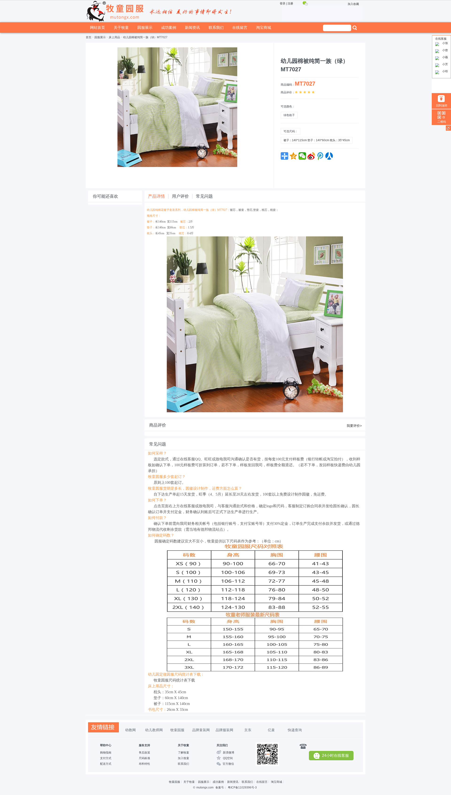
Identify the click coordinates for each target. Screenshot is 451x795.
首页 (88, 37)
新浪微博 (228, 752)
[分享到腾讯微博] (320, 156)
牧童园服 (177, 730)
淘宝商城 (263, 28)
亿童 (271, 730)
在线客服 (441, 38)
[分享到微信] (302, 156)
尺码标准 (144, 758)
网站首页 (97, 28)
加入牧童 (183, 758)
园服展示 (144, 28)
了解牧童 (183, 752)
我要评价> (354, 426)
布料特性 (144, 763)
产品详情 (156, 196)
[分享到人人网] (329, 156)
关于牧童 (121, 28)
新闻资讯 (192, 28)
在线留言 (239, 28)
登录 (282, 3)
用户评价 (180, 196)
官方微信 (228, 763)
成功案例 (168, 28)
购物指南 (105, 752)
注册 (290, 3)
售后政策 (144, 752)
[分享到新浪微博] (311, 156)
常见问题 (204, 196)
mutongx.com (205, 787)
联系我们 (216, 28)
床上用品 (114, 37)
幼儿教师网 (154, 730)
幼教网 (130, 730)
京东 (247, 730)
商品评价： (288, 92)
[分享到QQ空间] (293, 156)
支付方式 (105, 758)
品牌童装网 (201, 730)
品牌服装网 (224, 730)
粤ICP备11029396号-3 (242, 787)
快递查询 (295, 730)
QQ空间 (228, 758)
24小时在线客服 (335, 755)
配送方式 (105, 763)
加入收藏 (353, 4)
